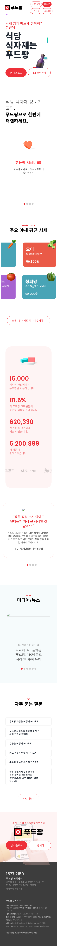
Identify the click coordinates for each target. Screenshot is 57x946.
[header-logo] (14, 6)
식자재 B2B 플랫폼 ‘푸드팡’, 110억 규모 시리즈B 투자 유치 (28, 654)
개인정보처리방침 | (21, 932)
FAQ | (31, 932)
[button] (24, 204)
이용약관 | (10, 932)
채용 (35, 932)
